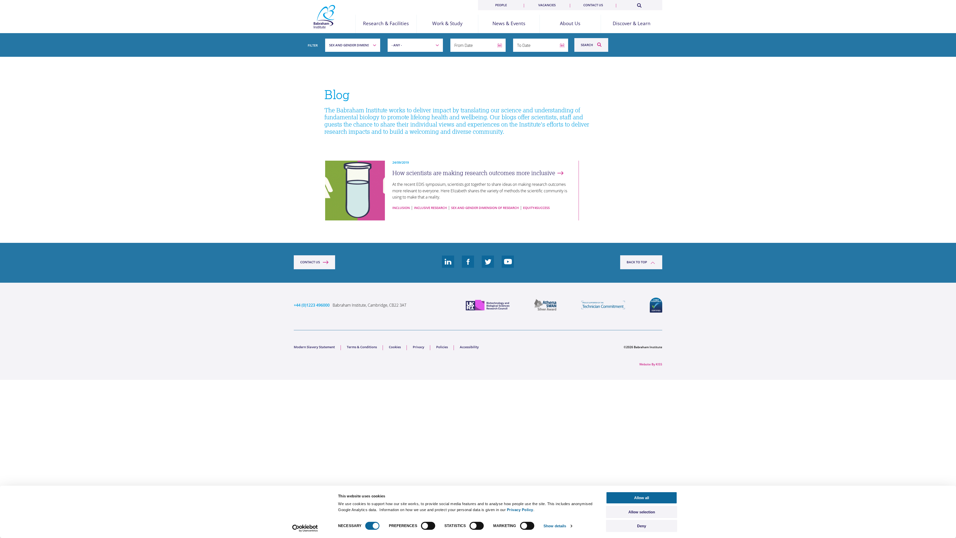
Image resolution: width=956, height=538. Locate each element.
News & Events (508, 23)
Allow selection (641, 512)
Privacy (418, 347)
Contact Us (310, 262)
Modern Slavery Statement (314, 347)
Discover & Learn (632, 23)
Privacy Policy (520, 510)
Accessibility (469, 347)
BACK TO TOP (637, 262)
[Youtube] (508, 265)
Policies (442, 347)
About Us (570, 23)
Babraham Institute (324, 16)
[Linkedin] (448, 265)
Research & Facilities (386, 23)
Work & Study (447, 23)
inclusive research (430, 207)
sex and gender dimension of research (485, 207)
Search (587, 45)
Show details (554, 526)
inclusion (401, 207)
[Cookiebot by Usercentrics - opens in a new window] (305, 528)
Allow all (641, 498)
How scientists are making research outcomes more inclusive (473, 173)
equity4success (536, 207)
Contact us (593, 5)
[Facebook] (468, 265)
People (501, 5)
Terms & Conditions (362, 347)
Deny (641, 526)
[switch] (428, 526)
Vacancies (547, 5)
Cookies (395, 347)
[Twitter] (488, 265)
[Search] (639, 4)
